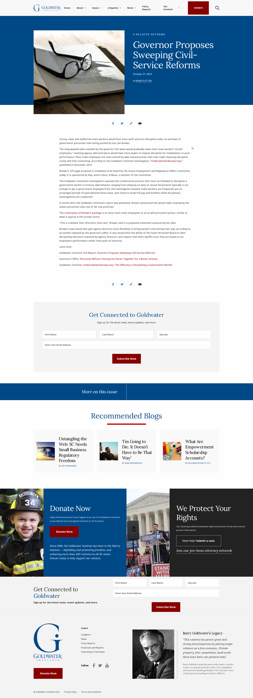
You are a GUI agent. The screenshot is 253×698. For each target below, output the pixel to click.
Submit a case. (198, 540)
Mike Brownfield (133, 463)
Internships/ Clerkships (93, 651)
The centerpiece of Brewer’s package (80, 212)
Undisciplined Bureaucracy (166, 160)
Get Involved (168, 8)
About (80, 7)
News (130, 7)
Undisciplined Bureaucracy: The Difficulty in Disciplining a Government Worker (127, 264)
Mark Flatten (144, 80)
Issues (95, 7)
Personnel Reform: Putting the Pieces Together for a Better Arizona (118, 258)
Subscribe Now (126, 358)
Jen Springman (69, 466)
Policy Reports (146, 8)
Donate (198, 7)
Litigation (113, 7)
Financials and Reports (92, 647)
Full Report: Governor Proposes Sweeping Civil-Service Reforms (119, 252)
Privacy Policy (70, 692)
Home (67, 7)
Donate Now (64, 531)
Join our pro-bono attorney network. (204, 550)
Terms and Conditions (91, 692)
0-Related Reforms (149, 34)
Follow (85, 665)
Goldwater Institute (199, 463)
